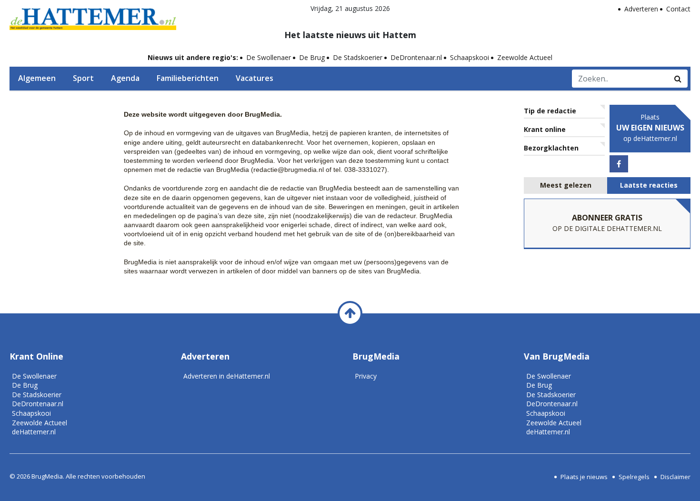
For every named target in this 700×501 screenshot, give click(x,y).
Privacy (366, 376)
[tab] (565, 185)
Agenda (125, 78)
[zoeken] (678, 79)
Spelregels (634, 476)
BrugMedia (47, 476)
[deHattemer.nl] (93, 16)
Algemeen (37, 78)
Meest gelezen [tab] (565, 185)
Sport (83, 78)
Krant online (545, 129)
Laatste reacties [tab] (649, 185)
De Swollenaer (268, 57)
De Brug (312, 57)
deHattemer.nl (34, 431)
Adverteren (641, 8)
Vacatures (254, 78)
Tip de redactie (550, 110)
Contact (678, 8)
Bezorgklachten (551, 147)
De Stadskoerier (357, 57)
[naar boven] (350, 313)
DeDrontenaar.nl (416, 57)
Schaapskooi (469, 57)
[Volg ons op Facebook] (618, 163)
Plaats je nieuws (584, 476)
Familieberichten (188, 78)
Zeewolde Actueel (524, 57)
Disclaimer (675, 476)
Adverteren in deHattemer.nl (226, 376)
